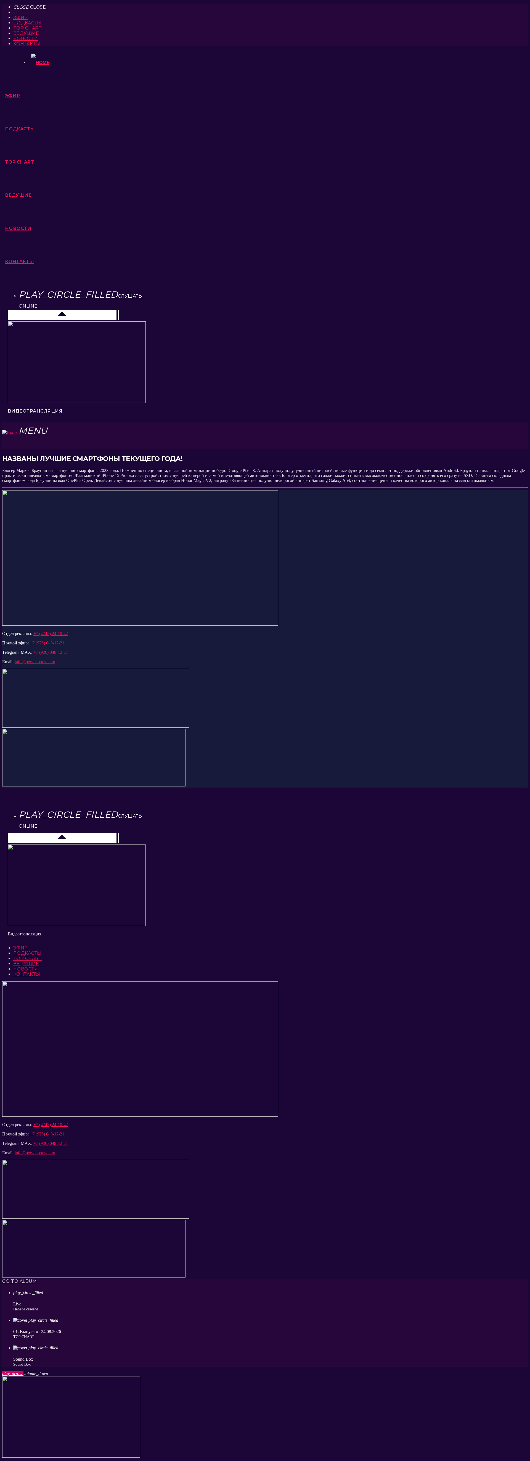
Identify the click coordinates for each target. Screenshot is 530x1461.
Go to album (19, 1281)
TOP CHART (27, 28)
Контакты (26, 43)
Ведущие (26, 33)
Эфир (20, 17)
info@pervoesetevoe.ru (35, 661)
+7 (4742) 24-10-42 (50, 633)
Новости (25, 38)
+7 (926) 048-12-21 (46, 643)
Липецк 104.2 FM (27, 315)
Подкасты (27, 22)
